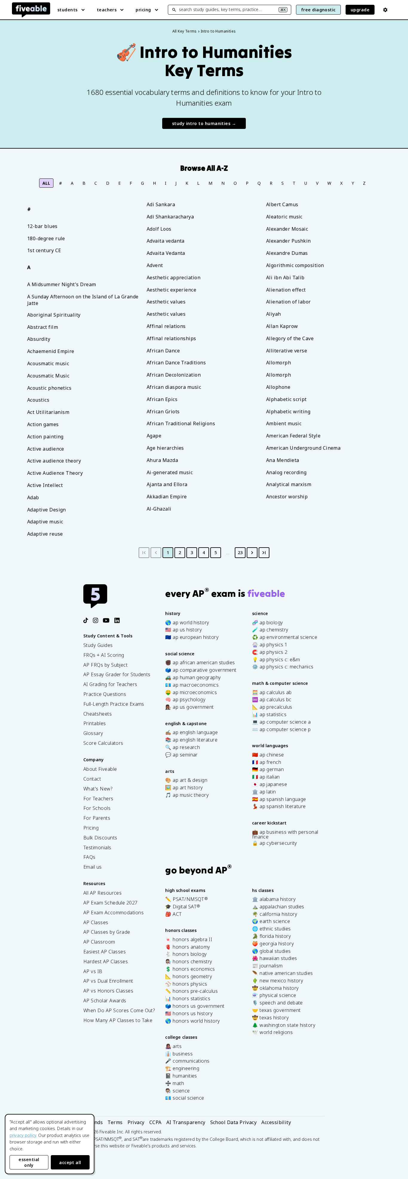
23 (240, 552)
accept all (70, 1162)
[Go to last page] (264, 552)
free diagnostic (318, 10)
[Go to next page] (252, 552)
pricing (143, 10)
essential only (29, 1162)
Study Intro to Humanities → (204, 123)
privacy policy (23, 1135)
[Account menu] (385, 10)
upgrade (360, 10)
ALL (46, 183)
